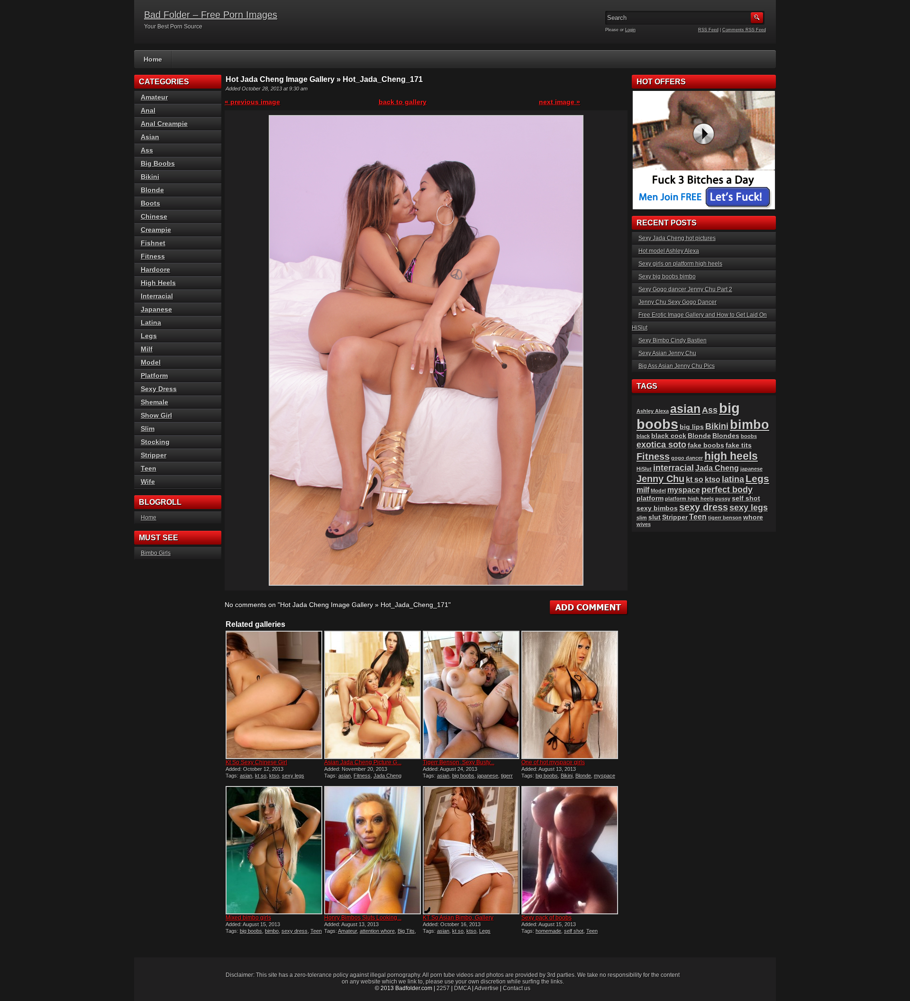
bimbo (272, 931)
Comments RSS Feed (744, 29)
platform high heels (689, 498)
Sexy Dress (159, 389)
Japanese (156, 309)
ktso (274, 775)
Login (630, 29)
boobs (749, 436)
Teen (316, 931)
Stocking (155, 442)
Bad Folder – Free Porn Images (210, 14)
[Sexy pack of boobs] (569, 850)
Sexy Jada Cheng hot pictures (677, 238)
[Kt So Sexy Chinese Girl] (274, 695)
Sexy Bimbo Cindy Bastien (672, 340)
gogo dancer (687, 458)
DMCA (462, 988)
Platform (154, 375)
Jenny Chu (660, 479)
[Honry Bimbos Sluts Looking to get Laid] (372, 850)
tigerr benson (725, 517)
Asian (150, 137)
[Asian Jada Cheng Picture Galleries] (372, 695)
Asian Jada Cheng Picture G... (362, 762)
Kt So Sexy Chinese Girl (256, 762)
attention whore (377, 931)
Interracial (157, 296)
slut (654, 517)
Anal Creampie (164, 123)
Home (153, 59)
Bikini (567, 775)
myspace (604, 775)
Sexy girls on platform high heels (680, 263)
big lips (692, 426)
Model (151, 362)
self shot (573, 931)
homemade (548, 931)
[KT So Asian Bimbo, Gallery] (471, 850)
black (643, 436)
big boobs (463, 775)
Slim (148, 428)
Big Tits (406, 931)
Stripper (153, 455)
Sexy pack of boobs (546, 917)
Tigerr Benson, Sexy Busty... (458, 762)
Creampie (156, 229)
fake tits (739, 445)
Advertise (486, 988)
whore (753, 517)
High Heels (158, 282)
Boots (150, 203)
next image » (559, 102)
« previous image (252, 102)
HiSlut (644, 469)
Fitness (362, 775)
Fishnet (153, 243)
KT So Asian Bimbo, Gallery (458, 917)
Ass (147, 150)
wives (644, 524)
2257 (443, 988)
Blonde (583, 775)
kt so (260, 775)
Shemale (154, 402)
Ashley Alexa (653, 411)
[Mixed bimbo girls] (274, 850)
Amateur (347, 931)
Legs (485, 931)
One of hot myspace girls (553, 762)
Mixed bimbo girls (248, 917)
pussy (722, 498)
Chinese (154, 216)
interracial (673, 468)
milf (643, 490)
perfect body (727, 489)
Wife (148, 481)
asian (246, 775)
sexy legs (293, 775)
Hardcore (155, 269)
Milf (147, 349)
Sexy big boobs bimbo (667, 276)
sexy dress (295, 931)
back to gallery (403, 102)
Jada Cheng (387, 775)
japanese (487, 775)
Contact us (516, 988)
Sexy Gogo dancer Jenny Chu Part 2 (685, 289)
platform (650, 498)
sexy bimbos (657, 508)
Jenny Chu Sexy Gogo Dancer (677, 302)
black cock (668, 435)
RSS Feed (708, 29)
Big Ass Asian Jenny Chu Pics (676, 366)
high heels (731, 456)
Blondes (725, 435)
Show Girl (156, 415)
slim (642, 517)
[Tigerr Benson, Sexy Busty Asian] (471, 695)
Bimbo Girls (156, 553)
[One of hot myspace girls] (569, 695)
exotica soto (661, 444)
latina (733, 479)
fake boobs (706, 445)
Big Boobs (158, 163)
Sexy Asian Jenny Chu (667, 353)
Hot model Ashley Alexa (668, 251)
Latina (151, 322)
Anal (148, 110)
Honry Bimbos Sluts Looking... (362, 917)
